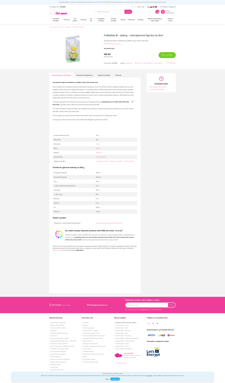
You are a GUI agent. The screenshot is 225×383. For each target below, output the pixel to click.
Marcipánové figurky (78, 27)
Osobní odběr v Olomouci (123, 336)
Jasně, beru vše (115, 379)
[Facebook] (149, 323)
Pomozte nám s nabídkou (58, 354)
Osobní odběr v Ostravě (122, 330)
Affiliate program (88, 351)
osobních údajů (144, 309)
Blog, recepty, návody (57, 325)
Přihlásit (171, 305)
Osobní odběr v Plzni (121, 333)
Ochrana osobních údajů (90, 362)
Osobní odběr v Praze (122, 325)
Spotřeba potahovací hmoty (59, 333)
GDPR (84, 357)
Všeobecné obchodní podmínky (92, 338)
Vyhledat (128, 12)
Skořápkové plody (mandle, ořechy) (111, 223)
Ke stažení (53, 330)
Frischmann (128, 63)
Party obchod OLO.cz (56, 370)
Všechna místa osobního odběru (125, 322)
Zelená (98, 148)
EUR (139, 7)
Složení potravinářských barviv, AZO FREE (63, 341)
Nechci (107, 379)
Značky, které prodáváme (58, 362)
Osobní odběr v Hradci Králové (124, 341)
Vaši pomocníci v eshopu (90, 330)
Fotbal (98, 144)
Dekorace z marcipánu (116, 161)
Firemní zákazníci (55, 357)
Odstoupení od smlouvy (90, 343)
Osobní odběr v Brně (121, 328)
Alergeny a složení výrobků (58, 343)
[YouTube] (157, 323)
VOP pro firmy (87, 349)
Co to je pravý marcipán (156, 89)
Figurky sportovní (129, 161)
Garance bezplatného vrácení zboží (94, 336)
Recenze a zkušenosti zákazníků (60, 359)
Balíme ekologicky (88, 328)
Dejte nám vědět (58, 250)
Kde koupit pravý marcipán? (158, 87)
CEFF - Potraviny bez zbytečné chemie (62, 346)
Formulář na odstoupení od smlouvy (94, 346)
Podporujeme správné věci (91, 333)
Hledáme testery (55, 364)
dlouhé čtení (149, 375)
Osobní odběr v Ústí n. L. (122, 346)
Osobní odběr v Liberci (122, 343)
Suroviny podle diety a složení (59, 338)
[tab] (61, 75)
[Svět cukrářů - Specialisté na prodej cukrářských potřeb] (58, 12)
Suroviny (61, 27)
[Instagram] (153, 323)
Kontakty (86, 322)
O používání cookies (89, 359)
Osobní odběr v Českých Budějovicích (127, 338)
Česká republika (101, 157)
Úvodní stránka (53, 27)
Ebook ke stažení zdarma (58, 328)
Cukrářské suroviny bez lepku (59, 349)
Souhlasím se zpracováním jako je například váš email (145, 309)
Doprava (85, 325)
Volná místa (54, 367)
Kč (136, 7)
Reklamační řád (88, 341)
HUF (143, 7)
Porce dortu (54, 336)
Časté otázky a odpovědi (58, 322)
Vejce (97, 223)
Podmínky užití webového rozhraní (93, 354)
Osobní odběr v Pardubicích (123, 349)
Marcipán (68, 27)
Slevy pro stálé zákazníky (58, 351)
